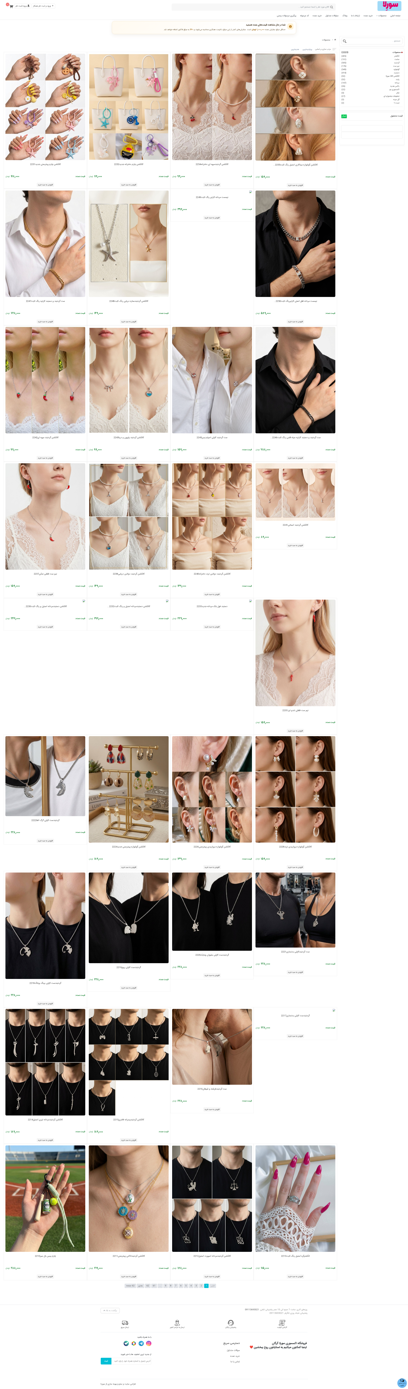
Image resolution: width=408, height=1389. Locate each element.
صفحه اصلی (395, 16)
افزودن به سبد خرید (295, 185)
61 (154, 1286)
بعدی (140, 1286)
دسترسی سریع (231, 1343)
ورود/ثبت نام (21, 6)
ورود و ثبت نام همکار (42, 6)
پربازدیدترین (307, 49)
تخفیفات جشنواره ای (370, 96)
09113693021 (252, 1309)
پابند (370, 79)
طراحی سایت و (129, 1384)
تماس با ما (235, 1362)
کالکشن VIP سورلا (370, 76)
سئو (120, 1384)
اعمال (344, 116)
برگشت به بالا (111, 1310)
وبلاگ (344, 16)
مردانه (370, 82)
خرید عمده (368, 16)
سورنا (103, 1384)
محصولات (382, 16)
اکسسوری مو (370, 89)
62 (147, 1286)
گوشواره (370, 69)
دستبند (370, 72)
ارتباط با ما (355, 16)
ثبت (106, 1361)
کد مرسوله (304, 16)
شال (370, 92)
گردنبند (370, 62)
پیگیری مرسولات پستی (286, 16)
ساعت (370, 59)
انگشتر (370, 56)
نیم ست (370, 66)
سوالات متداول (233, 1350)
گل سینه (370, 99)
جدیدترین (295, 49)
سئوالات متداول (332, 16)
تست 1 (370, 102)
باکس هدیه (370, 86)
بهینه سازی (112, 1384)
